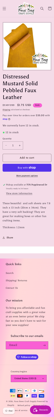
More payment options (27, 175)
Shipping (6, 109)
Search (10, 273)
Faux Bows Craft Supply (25, 401)
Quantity (7, 138)
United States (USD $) (25, 379)
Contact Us (12, 288)
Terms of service (19, 410)
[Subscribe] (44, 345)
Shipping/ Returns (16, 281)
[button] (4, 8)
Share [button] (10, 238)
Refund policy (24, 405)
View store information (19, 193)
